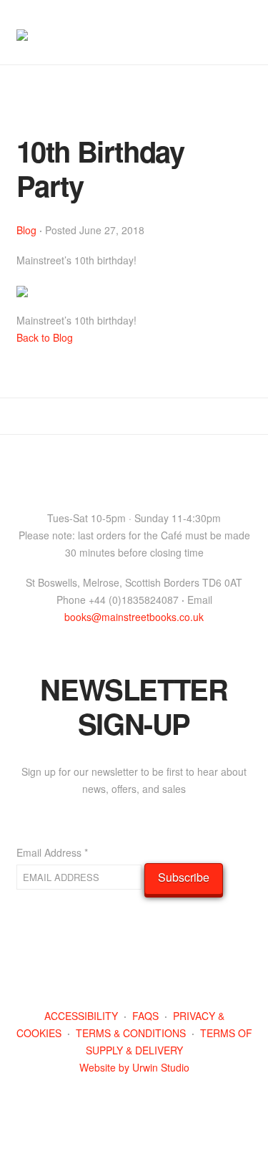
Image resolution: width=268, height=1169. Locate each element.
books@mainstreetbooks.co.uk (134, 617)
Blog (26, 230)
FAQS (145, 1016)
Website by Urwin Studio (134, 1067)
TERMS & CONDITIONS (131, 1033)
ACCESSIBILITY (81, 1016)
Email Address (52, 852)
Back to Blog (44, 337)
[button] (245, 23)
